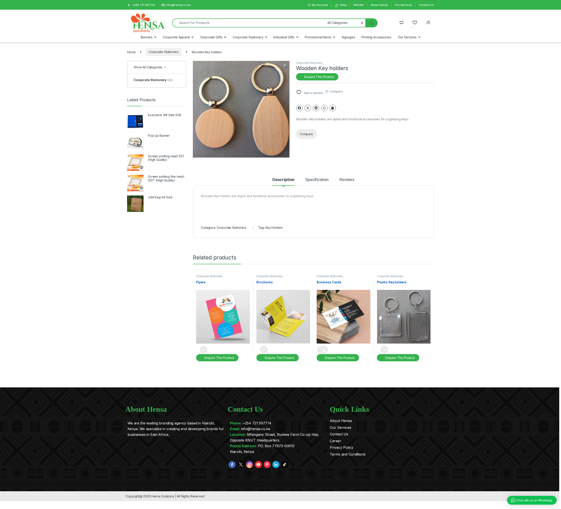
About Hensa (379, 5)
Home (131, 52)
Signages (348, 37)
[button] (285, 65)
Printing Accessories (376, 37)
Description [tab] (283, 180)
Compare (336, 91)
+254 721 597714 (143, 5)
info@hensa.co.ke (178, 5)
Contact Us (426, 5)
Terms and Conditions (347, 454)
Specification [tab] (316, 180)
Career (335, 441)
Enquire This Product (319, 77)
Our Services (403, 5)
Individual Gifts (284, 37)
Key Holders (274, 227)
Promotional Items (318, 37)
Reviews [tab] (346, 180)
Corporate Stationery (248, 37)
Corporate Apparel (176, 37)
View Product (201, 349)
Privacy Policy (341, 447)
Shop (343, 5)
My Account (320, 5)
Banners (147, 37)
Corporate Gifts (211, 37)
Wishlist (358, 5)
